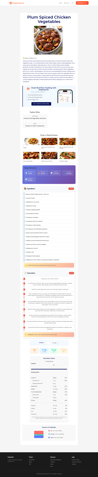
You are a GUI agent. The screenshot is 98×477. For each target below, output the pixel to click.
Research (66, 3)
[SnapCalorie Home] (16, 3)
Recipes (52, 462)
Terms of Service (76, 462)
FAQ (51, 466)
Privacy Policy (75, 459)
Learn (52, 464)
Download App (82, 3)
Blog (60, 3)
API (73, 3)
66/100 (35, 58)
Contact (74, 464)
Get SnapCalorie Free (41, 104)
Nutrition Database (55, 459)
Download (31, 459)
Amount (41, 342)
